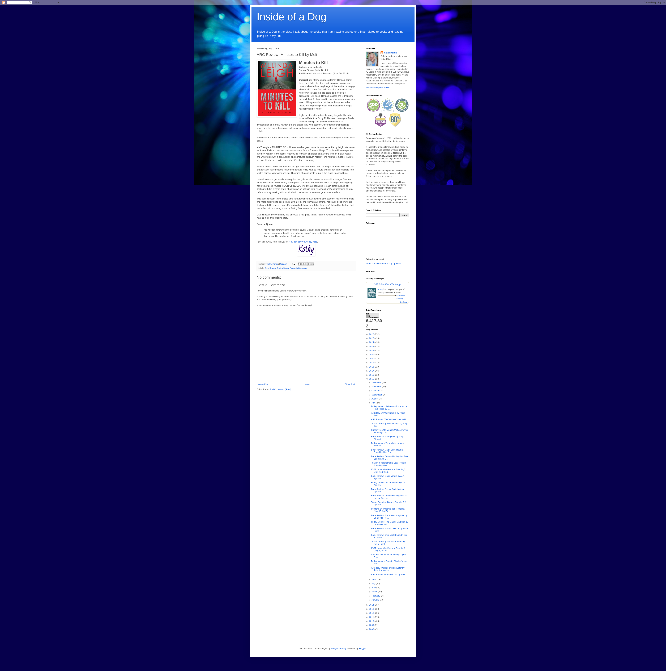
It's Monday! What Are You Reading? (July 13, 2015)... (388, 510)
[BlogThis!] (302, 264)
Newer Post (263, 384)
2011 (371, 617)
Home (307, 384)
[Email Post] (293, 264)
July (374, 403)
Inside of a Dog (291, 17)
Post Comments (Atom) (280, 389)
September (377, 395)
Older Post (350, 384)
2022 (371, 350)
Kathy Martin (390, 53)
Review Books (283, 268)
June (374, 579)
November (377, 386)
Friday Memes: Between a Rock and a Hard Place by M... (389, 407)
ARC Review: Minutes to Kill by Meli (388, 574)
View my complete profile (378, 87)
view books (403, 302)
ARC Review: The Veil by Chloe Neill (388, 419)
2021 (371, 354)
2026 (371, 334)
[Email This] (299, 264)
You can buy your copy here (303, 241)
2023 (371, 346)
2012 (371, 613)
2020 (371, 358)
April (374, 587)
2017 (371, 371)
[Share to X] (306, 264)
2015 (371, 379)
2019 (371, 362)
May (374, 583)
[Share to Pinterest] (312, 264)
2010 (371, 621)
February (376, 596)
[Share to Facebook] (309, 264)
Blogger (362, 648)
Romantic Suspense (298, 268)
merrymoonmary (338, 648)
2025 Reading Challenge (387, 284)
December (377, 382)
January (376, 600)
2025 (371, 338)
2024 (371, 342)
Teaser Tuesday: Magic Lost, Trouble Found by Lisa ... (388, 464)
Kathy (380, 289)
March (375, 591)
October (375, 390)
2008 (371, 629)
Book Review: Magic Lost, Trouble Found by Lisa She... (387, 451)
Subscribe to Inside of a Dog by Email (383, 263)
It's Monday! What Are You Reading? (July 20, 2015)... (388, 470)
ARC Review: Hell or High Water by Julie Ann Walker (387, 569)
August (375, 399)
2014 (371, 605)
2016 (371, 375)
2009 (371, 625)
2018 (371, 367)
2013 (371, 609)
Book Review (270, 268)
